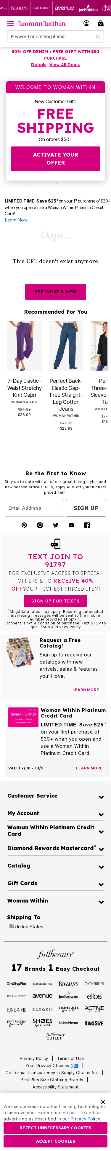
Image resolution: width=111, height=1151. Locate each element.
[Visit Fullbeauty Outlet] (55, 1036)
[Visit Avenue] (42, 995)
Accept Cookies (55, 1141)
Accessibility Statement (56, 1087)
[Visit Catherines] (94, 983)
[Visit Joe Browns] (68, 995)
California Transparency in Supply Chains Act (52, 1072)
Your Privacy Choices (47, 1065)
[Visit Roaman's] (68, 983)
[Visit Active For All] (94, 1009)
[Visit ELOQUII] (42, 1009)
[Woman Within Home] (42, 23)
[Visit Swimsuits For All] (68, 1009)
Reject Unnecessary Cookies (55, 1128)
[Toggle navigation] (10, 23)
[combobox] (55, 36)
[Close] (103, 1101)
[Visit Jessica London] (17, 995)
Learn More (16, 220)
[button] (86, 23)
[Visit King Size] (94, 1023)
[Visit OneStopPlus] (17, 983)
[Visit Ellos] (94, 995)
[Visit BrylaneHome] (68, 1023)
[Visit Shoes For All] (42, 1023)
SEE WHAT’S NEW (56, 291)
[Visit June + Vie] (17, 1009)
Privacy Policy (34, 1058)
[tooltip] (20, 8)
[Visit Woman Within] (42, 983)
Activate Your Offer (55, 158)
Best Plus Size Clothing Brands (52, 1079)
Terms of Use (70, 1058)
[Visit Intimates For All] (17, 1023)
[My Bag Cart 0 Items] (101, 23)
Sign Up (86, 508)
